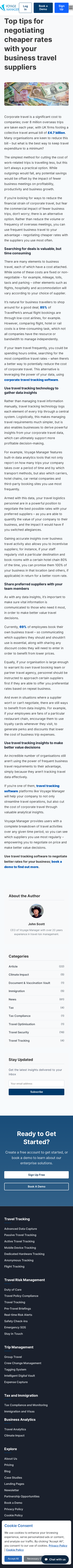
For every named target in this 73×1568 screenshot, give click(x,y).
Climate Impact (36, 974)
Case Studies (13, 1477)
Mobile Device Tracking (20, 1247)
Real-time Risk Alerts (18, 1314)
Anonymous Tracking (18, 1260)
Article (36, 966)
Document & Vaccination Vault (36, 983)
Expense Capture (16, 1382)
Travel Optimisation (36, 1024)
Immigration (36, 991)
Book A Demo (36, 1186)
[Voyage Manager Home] (9, 7)
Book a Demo (43, 7)
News (36, 999)
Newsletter (11, 1490)
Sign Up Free (36, 1174)
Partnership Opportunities (22, 1496)
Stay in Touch (13, 1333)
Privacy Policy (13, 1509)
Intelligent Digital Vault (19, 1375)
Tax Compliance (36, 1016)
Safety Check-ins (16, 1321)
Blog (7, 1471)
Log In (25, 7)
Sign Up (61, 7)
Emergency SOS (15, 1327)
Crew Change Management (22, 1363)
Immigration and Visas (19, 1411)
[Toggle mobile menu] (71, 8)
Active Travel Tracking (19, 1241)
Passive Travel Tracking (20, 1235)
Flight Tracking (14, 1266)
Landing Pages (14, 1484)
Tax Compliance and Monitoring (26, 1405)
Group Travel (13, 1357)
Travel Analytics (15, 1429)
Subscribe (36, 1091)
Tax (36, 1007)
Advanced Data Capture (20, 1228)
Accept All (13, 1558)
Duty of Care (12, 1289)
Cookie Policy (13, 1515)
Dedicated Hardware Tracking (24, 1254)
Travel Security (36, 1032)
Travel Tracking (36, 1040)
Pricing (9, 1465)
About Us (10, 1458)
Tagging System (15, 1369)
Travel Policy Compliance (21, 1296)
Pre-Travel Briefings (17, 1308)
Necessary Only (36, 1558)
